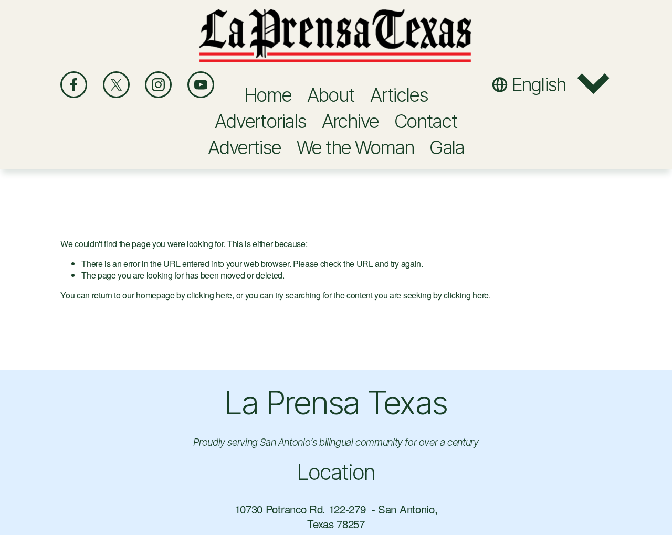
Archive (350, 121)
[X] (116, 84)
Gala (446, 147)
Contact (425, 121)
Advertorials (260, 121)
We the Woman (355, 147)
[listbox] (552, 84)
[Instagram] (158, 84)
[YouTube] (200, 84)
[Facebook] (73, 84)
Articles (399, 94)
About (330, 94)
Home (267, 94)
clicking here (209, 295)
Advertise (244, 147)
